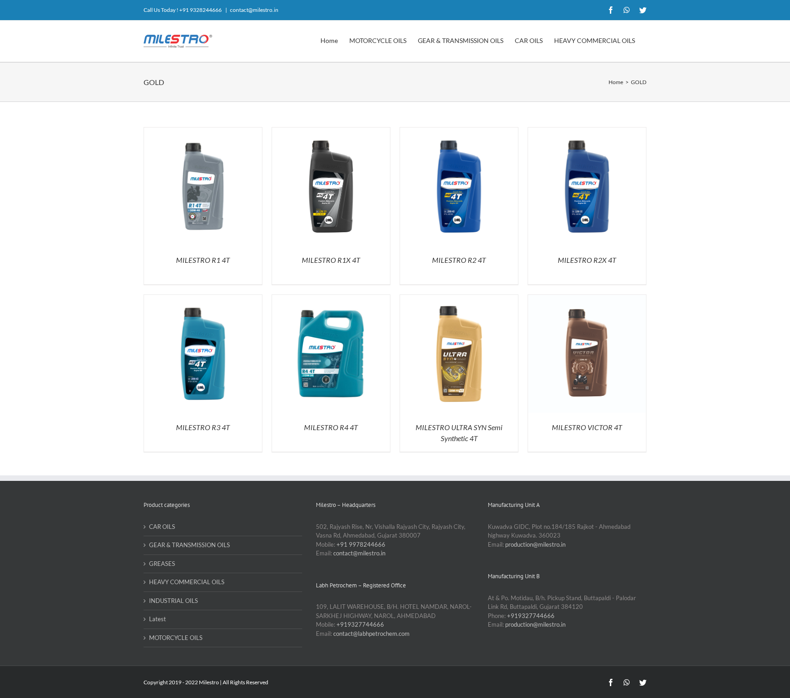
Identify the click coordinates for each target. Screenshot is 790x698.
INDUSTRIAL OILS (173, 600)
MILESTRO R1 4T (203, 260)
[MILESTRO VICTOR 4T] (587, 299)
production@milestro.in (535, 544)
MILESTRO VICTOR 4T (587, 427)
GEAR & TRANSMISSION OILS (189, 545)
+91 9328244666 (200, 9)
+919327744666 (360, 624)
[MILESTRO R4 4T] (331, 299)
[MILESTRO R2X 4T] (587, 131)
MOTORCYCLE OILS (176, 637)
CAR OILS (162, 526)
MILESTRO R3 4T (203, 427)
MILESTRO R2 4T (459, 260)
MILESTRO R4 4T (331, 427)
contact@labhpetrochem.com (371, 633)
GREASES (162, 563)
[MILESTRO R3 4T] (203, 299)
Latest (157, 619)
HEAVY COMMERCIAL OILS (186, 582)
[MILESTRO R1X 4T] (331, 131)
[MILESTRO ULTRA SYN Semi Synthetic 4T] (459, 299)
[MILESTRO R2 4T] (459, 131)
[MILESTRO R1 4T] (203, 131)
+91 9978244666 (360, 544)
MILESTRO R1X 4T (331, 260)
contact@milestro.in (254, 9)
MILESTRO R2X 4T (587, 260)
